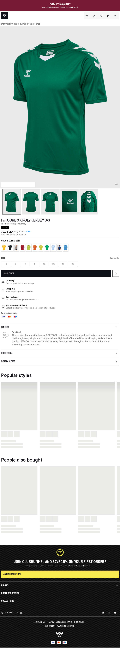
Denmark (9, 612)
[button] (94, 15)
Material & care (8, 361)
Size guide (114, 258)
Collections (7, 601)
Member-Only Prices (16, 305)
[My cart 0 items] (108, 15)
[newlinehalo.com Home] (4, 15)
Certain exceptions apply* (34, 566)
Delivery (10, 280)
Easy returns (12, 297)
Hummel (5, 585)
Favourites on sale (30, 24)
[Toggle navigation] (87, 15)
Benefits (5, 327)
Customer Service (10, 593)
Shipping (10, 289)
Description (6, 353)
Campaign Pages (9, 24)
